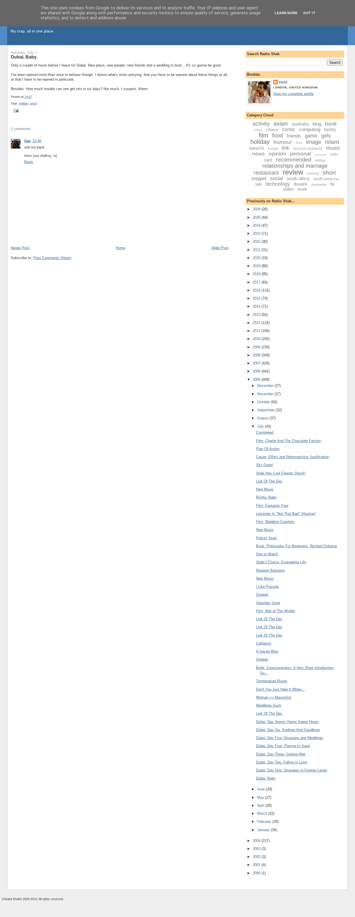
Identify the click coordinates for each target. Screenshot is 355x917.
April (261, 805)
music (333, 148)
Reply (28, 162)
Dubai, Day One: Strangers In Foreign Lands (291, 770)
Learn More (286, 13)
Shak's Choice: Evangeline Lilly (281, 562)
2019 (257, 266)
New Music (265, 489)
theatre (300, 184)
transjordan (318, 184)
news (258, 154)
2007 (257, 363)
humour (282, 142)
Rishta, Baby (266, 497)
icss (299, 143)
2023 (257, 233)
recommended (293, 160)
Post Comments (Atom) (52, 258)
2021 (257, 250)
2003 (257, 849)
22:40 (36, 141)
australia (300, 124)
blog (317, 124)
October (264, 402)
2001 (257, 865)
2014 (257, 306)
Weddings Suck (268, 705)
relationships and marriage (295, 166)
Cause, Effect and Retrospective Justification (292, 457)
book (331, 124)
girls (326, 136)
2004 (257, 841)
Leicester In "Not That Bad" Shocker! (286, 514)
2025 (257, 217)
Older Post (220, 248)
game (311, 136)
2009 (257, 347)
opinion (277, 154)
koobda (273, 148)
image (313, 142)
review (293, 172)
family (330, 129)
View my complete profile (293, 94)
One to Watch (267, 554)
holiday (23, 103)
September (266, 410)
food (277, 135)
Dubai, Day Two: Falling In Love (281, 762)
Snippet (262, 594)
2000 (257, 873)
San (27, 141)
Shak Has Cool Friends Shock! (281, 473)
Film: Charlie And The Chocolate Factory (288, 441)
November (266, 394)
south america (325, 179)
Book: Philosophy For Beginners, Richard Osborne (296, 546)
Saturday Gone (268, 603)
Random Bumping (270, 570)
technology (278, 184)
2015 (257, 298)
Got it (309, 13)
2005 (257, 379)
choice (272, 129)
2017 (257, 282)
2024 (257, 225)
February (264, 821)
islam (332, 142)
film (263, 135)
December (266, 386)
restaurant (266, 173)
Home (120, 248)
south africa (298, 178)
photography (320, 155)
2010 (257, 339)
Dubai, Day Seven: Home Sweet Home (287, 722)
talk (258, 184)
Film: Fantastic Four (272, 506)
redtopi (320, 160)
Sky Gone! (264, 465)
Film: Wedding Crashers (275, 522)
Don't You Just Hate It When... (280, 689)
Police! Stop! (266, 538)
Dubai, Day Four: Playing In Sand (283, 746)
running (313, 173)
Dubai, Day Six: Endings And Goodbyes (288, 730)
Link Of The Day (269, 481)
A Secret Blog (267, 651)
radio (334, 154)
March (262, 813)
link (285, 148)
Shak (283, 81)
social (276, 178)
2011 (257, 331)
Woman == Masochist (273, 697)
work (302, 189)
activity (261, 124)
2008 (257, 355)
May (261, 797)
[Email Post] (15, 110)
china (258, 130)
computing (309, 129)
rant (268, 160)
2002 (257, 857)
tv (332, 184)
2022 (257, 241)
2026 (257, 209)
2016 (257, 290)
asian (280, 123)
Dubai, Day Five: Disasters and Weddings (289, 738)
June (261, 789)
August (263, 418)
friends (294, 136)
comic (288, 129)
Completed (264, 432)
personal (300, 154)
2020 (257, 258)
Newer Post (20, 248)
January (264, 830)
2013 (257, 315)
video (288, 189)
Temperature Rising (271, 681)
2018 (257, 274)
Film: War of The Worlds (275, 611)
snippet (258, 178)
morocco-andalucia (307, 148)
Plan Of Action (267, 449)
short (33, 103)
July (261, 426)
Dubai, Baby (24, 56)
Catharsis (263, 643)
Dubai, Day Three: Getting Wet (280, 754)
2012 (257, 323)
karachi (257, 148)
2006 (257, 371)
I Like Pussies (267, 586)
